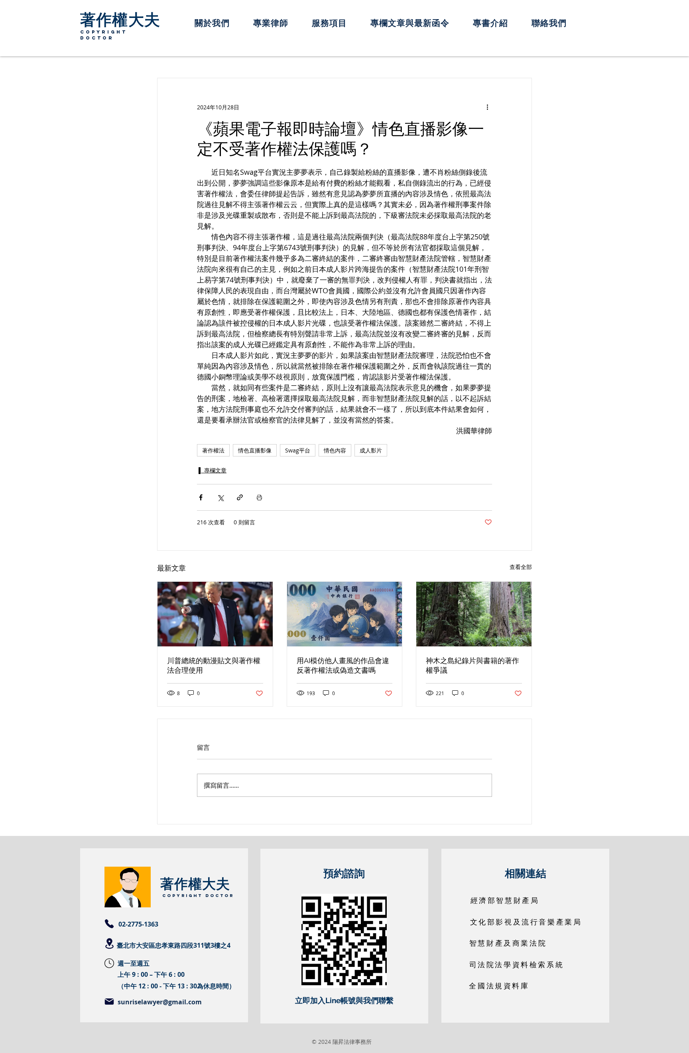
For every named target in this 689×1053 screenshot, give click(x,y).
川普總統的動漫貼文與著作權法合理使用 (213, 665)
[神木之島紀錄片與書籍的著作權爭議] (474, 614)
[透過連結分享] (240, 497)
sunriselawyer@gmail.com (160, 1002)
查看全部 (521, 567)
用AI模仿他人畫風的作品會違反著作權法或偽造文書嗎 (343, 665)
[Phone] (109, 924)
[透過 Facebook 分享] (201, 497)
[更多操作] (487, 107)
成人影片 (371, 450)
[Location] (109, 943)
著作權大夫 (120, 19)
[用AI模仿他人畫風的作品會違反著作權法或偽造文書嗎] (344, 614)
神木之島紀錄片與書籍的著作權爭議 (472, 665)
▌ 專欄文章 (212, 470)
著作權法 (213, 450)
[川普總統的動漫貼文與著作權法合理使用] (215, 614)
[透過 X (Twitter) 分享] (220, 497)
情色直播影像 (255, 450)
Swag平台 (297, 450)
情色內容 (335, 450)
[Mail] (109, 1002)
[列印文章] (259, 497)
